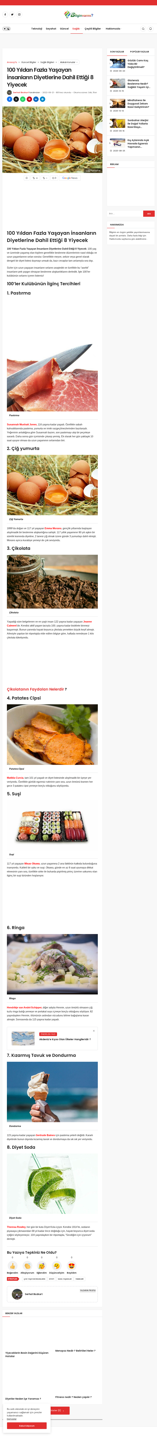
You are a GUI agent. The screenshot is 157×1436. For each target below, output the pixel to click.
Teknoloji (36, 28)
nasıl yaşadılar (65, 1279)
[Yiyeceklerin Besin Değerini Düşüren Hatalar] (27, 1334)
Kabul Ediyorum (26, 1426)
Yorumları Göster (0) (50, 1410)
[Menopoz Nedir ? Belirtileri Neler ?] (77, 1333)
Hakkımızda (113, 28)
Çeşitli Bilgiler (93, 28)
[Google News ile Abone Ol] (70, 178)
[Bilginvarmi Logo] (78, 14)
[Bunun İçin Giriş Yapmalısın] (26, 178)
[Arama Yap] (143, 29)
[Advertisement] (52, 205)
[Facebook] (5, 14)
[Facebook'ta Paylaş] (9, 99)
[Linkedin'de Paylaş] (36, 99)
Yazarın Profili (88, 1290)
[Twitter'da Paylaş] (16, 99)
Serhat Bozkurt (21, 92)
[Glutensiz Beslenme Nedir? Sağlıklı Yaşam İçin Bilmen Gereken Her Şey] (117, 83)
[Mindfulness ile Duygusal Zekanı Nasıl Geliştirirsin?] (117, 103)
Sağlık (76, 28)
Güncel (64, 28)
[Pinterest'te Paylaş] (29, 99)
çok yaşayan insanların (34, 1279)
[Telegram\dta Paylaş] (42, 99)
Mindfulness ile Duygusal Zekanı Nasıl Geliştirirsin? (138, 104)
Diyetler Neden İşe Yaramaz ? (23, 1398)
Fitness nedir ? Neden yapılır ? (73, 1397)
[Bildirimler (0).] (150, 29)
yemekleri (79, 1279)
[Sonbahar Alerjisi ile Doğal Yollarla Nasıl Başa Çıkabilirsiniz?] (117, 123)
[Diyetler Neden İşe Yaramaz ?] (27, 1379)
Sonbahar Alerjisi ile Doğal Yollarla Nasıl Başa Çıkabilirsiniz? (138, 125)
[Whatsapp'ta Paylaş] (22, 99)
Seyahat (51, 28)
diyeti (51, 1279)
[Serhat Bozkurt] (18, 1294)
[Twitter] (12, 14)
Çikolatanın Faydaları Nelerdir (35, 689)
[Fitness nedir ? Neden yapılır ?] (77, 1378)
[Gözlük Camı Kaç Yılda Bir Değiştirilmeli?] (117, 63)
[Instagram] (19, 14)
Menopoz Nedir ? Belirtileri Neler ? (75, 1350)
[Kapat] (94, 1031)
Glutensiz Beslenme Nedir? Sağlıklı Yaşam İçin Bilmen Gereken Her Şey (139, 87)
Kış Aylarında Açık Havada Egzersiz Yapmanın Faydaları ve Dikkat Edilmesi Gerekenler (139, 148)
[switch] (6, 29)
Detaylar (12, 1419)
